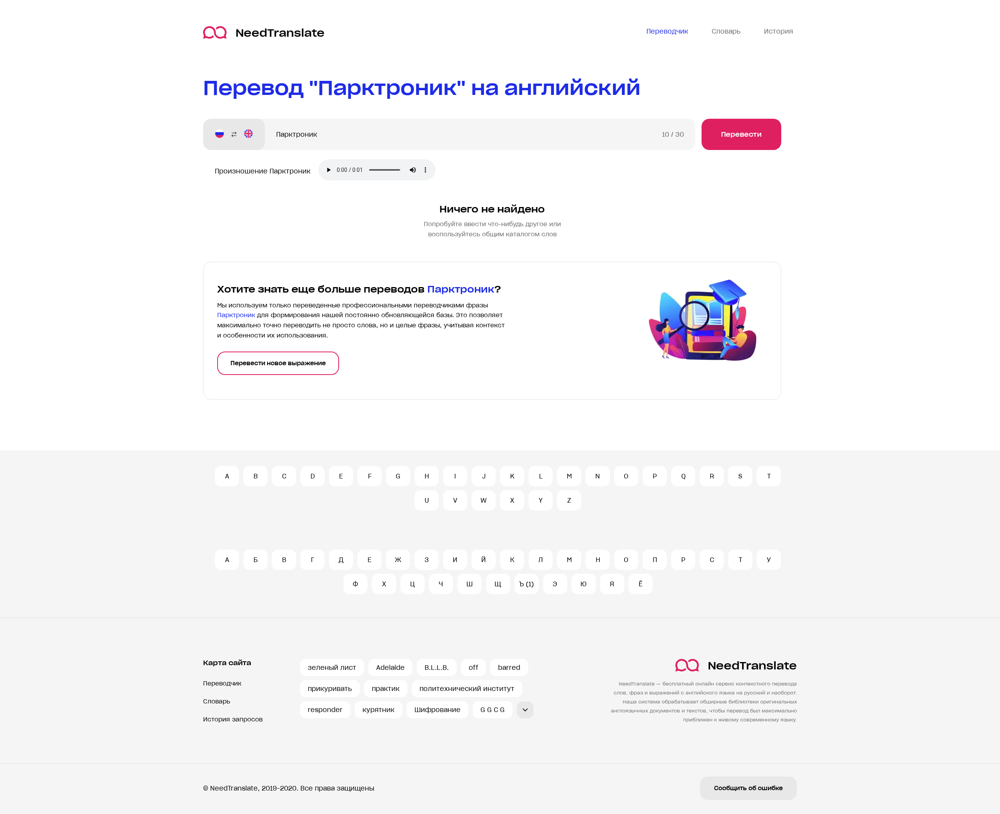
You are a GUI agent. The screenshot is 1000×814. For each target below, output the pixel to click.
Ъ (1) (526, 584)
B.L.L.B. (437, 667)
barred (509, 667)
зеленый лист (332, 667)
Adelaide (390, 667)
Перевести (741, 134)
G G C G (492, 710)
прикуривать (330, 689)
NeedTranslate (280, 32)
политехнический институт (467, 689)
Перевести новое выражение (278, 363)
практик (386, 689)
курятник (378, 710)
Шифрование (437, 710)
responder (325, 710)
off (473, 667)
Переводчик (222, 683)
